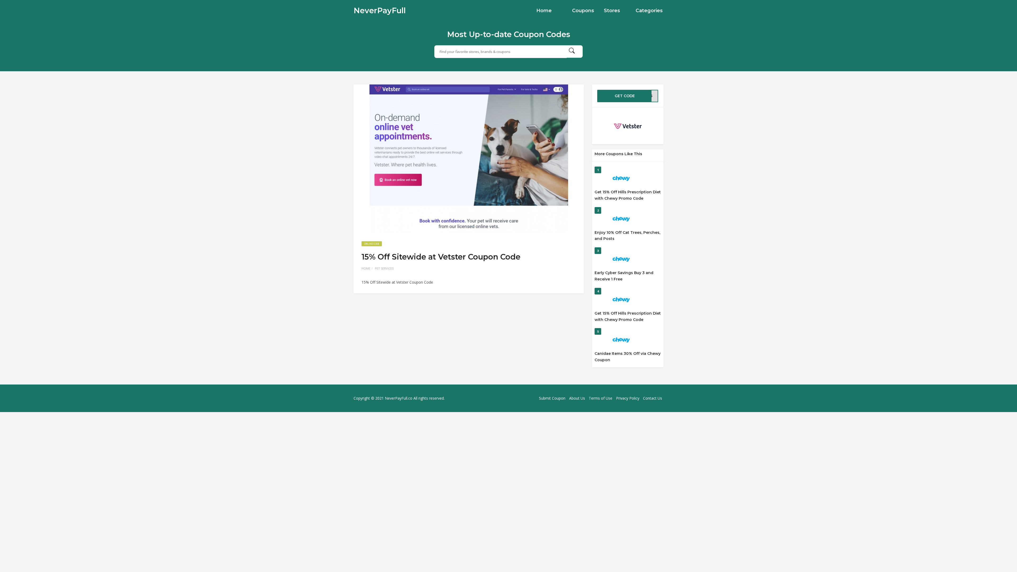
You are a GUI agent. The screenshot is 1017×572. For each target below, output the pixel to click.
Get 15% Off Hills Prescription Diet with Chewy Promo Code (628, 195)
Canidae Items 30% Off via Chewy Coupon (628, 356)
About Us (577, 398)
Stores (612, 11)
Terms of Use (600, 398)
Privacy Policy (627, 398)
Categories (649, 11)
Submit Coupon (552, 398)
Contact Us (652, 398)
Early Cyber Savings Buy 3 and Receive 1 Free (624, 275)
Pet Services (384, 268)
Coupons (583, 11)
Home (544, 11)
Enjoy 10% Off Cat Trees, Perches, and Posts (627, 235)
